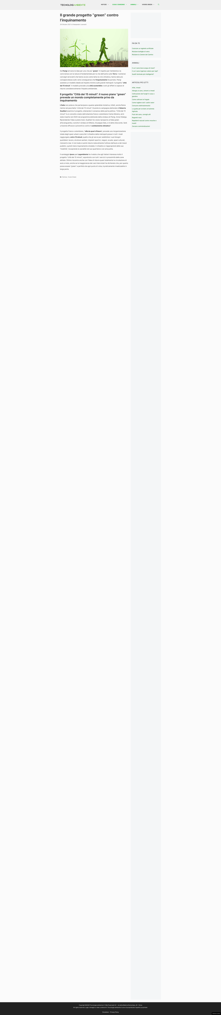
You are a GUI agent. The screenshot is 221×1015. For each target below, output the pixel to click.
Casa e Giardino (118, 4)
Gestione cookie (216, 1013)
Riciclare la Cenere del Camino (142, 54)
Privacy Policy (114, 1012)
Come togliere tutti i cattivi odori (143, 102)
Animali (133, 4)
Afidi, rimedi (136, 88)
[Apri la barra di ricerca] (158, 4)
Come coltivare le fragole (140, 99)
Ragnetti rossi (136, 117)
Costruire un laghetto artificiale (142, 48)
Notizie (104, 4)
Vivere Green (147, 4)
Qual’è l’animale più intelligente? (143, 74)
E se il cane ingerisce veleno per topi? (145, 71)
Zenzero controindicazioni (141, 126)
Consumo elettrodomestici (141, 105)
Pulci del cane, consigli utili (141, 114)
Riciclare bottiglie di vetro (141, 51)
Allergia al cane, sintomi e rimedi (143, 91)
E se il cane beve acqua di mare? (143, 68)
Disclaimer (105, 1012)
